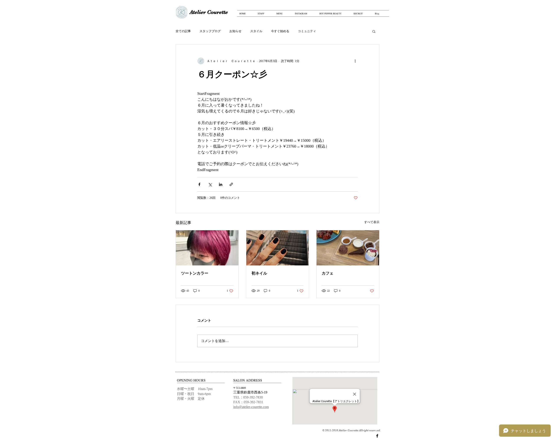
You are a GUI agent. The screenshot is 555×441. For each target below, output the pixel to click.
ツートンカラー (194, 273)
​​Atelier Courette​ (209, 12)
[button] (374, 31)
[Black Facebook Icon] (377, 435)
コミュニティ (307, 31)
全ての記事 (183, 31)
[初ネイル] (277, 247)
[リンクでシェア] (231, 184)
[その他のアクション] (355, 61)
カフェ (327, 273)
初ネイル (259, 273)
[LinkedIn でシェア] (221, 184)
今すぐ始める (280, 31)
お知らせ (235, 31)
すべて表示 (371, 222)
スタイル (256, 31)
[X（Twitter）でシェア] (210, 184)
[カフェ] (348, 247)
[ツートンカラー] (207, 247)
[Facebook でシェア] (199, 184)
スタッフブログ (210, 31)
